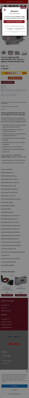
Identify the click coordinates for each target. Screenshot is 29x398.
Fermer (23, 7)
